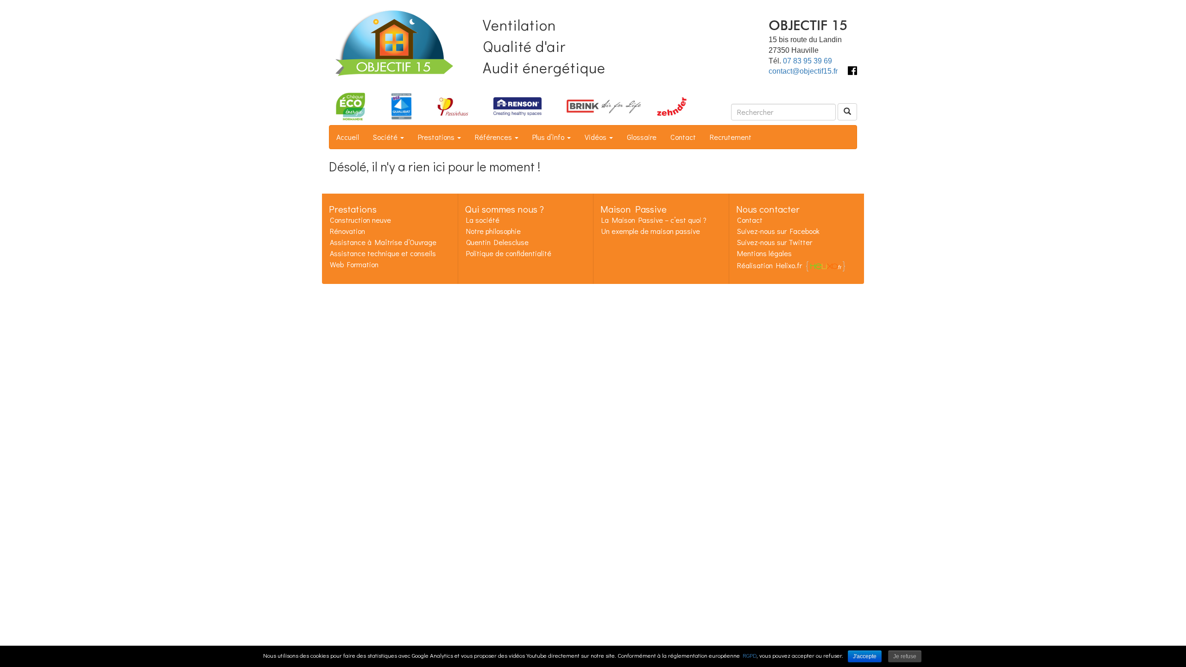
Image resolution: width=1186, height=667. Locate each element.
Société (386, 137)
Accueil (347, 137)
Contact (683, 137)
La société (482, 220)
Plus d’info (549, 137)
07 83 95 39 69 (807, 61)
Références (494, 137)
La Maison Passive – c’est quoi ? (654, 220)
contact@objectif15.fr (803, 71)
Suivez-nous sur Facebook (778, 231)
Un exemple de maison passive (650, 231)
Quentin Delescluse (497, 242)
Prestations (437, 137)
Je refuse (904, 656)
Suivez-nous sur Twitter (774, 242)
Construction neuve (360, 220)
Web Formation (354, 264)
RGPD (750, 655)
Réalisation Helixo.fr (769, 265)
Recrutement (730, 137)
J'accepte (865, 656)
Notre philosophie (493, 231)
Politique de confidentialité (508, 253)
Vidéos (596, 137)
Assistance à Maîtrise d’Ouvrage (383, 242)
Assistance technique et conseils (383, 253)
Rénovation (347, 231)
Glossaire (641, 137)
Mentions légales (764, 253)
